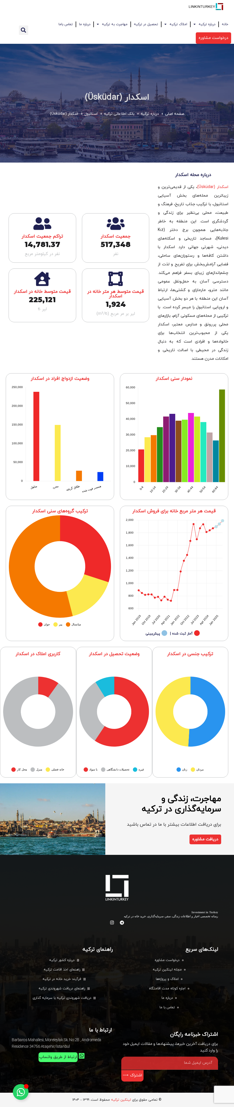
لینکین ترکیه (121, 1100)
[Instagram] (112, 922)
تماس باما (65, 24)
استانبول (91, 113)
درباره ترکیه (207, 24)
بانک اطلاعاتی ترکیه (119, 113)
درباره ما (84, 24)
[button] (23, 30)
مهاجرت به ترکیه (115, 24)
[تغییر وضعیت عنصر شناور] (21, 1092)
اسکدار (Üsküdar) (117, 97)
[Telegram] (122, 922)
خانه (225, 24)
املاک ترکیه (178, 24)
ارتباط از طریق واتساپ (58, 1057)
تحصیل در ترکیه (146, 24)
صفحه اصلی (174, 113)
